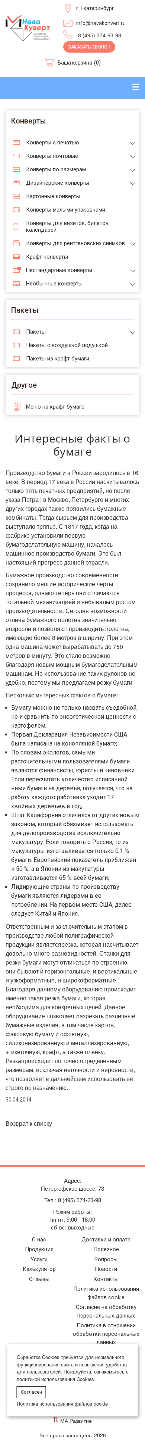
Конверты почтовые (52, 156)
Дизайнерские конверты (57, 182)
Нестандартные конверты (59, 270)
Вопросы (105, 1259)
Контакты (106, 1279)
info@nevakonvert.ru (101, 23)
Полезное (106, 1249)
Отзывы (39, 1279)
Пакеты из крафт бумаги (57, 358)
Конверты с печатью (52, 142)
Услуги (39, 1259)
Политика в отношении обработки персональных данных (106, 1334)
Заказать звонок (89, 47)
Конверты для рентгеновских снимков (75, 243)
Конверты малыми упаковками (65, 209)
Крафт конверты (47, 256)
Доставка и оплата (105, 1239)
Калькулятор (39, 1269)
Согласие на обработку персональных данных (106, 1311)
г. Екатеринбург (95, 8)
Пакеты (36, 331)
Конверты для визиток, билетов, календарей (68, 226)
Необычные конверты (54, 283)
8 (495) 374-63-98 (99, 35)
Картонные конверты (53, 196)
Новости (106, 1269)
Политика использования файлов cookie (106, 1293)
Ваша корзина (75, 63)
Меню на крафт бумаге (55, 406)
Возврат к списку (29, 1123)
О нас (39, 1239)
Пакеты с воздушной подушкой (67, 345)
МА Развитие (76, 1420)
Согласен (31, 1392)
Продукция (39, 1249)
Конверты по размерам (56, 169)
